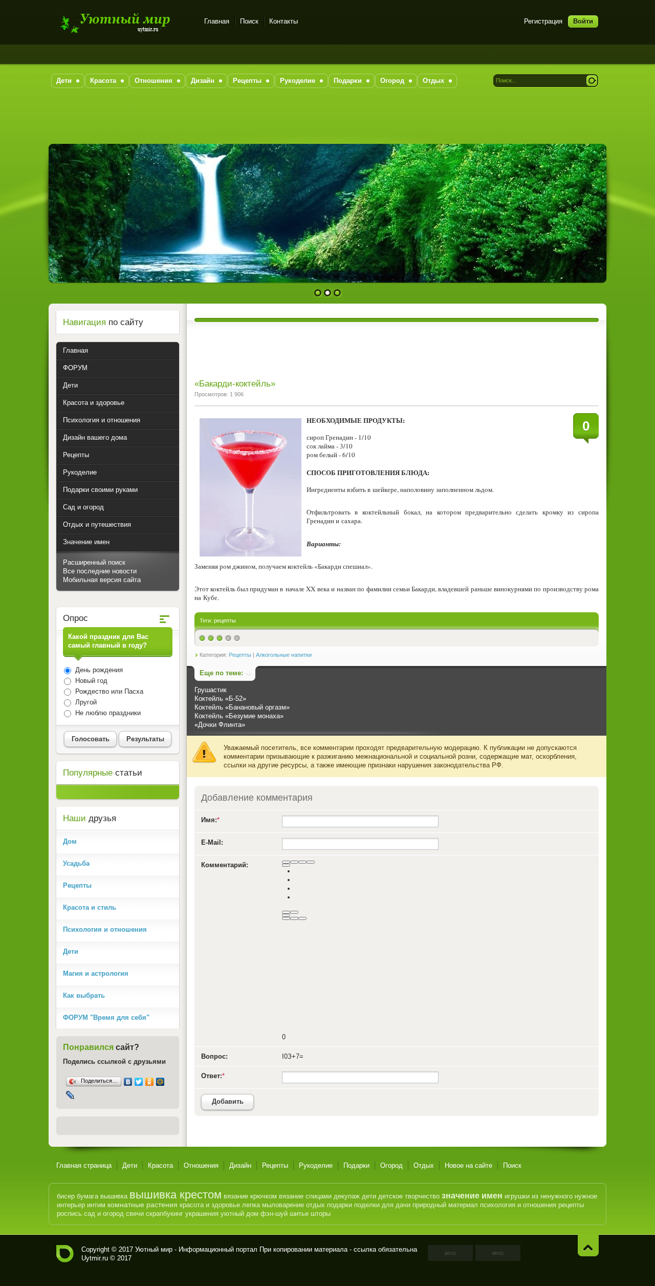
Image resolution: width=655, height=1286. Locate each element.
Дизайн (240, 1165)
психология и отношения (518, 1205)
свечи (135, 1213)
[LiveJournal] (70, 1095)
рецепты (225, 620)
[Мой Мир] (160, 1081)
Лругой (85, 702)
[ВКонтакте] (128, 1081)
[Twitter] (139, 1081)
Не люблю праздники (107, 713)
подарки (339, 1205)
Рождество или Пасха (108, 691)
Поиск (249, 21)
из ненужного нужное (564, 1196)
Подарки (356, 1165)
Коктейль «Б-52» (220, 698)
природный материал (445, 1205)
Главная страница (84, 1165)
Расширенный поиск (94, 562)
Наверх (588, 1245)
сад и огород (104, 1213)
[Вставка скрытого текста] (286, 918)
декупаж (347, 1196)
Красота (160, 1165)
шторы (321, 1213)
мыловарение (283, 1205)
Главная (216, 21)
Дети (129, 1165)
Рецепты (240, 655)
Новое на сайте (468, 1165)
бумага (87, 1196)
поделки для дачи (382, 1205)
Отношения (201, 1165)
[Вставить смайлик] (286, 915)
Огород (391, 1165)
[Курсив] (294, 862)
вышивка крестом (175, 1194)
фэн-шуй (274, 1213)
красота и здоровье (210, 1205)
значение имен (472, 1195)
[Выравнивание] (286, 865)
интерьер (71, 1205)
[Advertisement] (327, 121)
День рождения (98, 670)
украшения (202, 1213)
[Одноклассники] (149, 1081)
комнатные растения (142, 1205)
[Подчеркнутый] (302, 862)
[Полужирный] (286, 862)
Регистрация (543, 21)
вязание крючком (250, 1196)
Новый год (90, 680)
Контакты (283, 21)
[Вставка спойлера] (302, 918)
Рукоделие (316, 1165)
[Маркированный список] (294, 912)
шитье (299, 1213)
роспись (69, 1213)
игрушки (517, 1196)
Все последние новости (100, 571)
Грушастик (210, 690)
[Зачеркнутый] (311, 862)
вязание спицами (305, 1196)
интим (96, 1205)
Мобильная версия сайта (102, 580)
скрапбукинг (164, 1213)
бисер (66, 1196)
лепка (251, 1205)
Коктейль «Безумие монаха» (238, 716)
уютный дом (239, 1213)
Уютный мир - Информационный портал (124, 23)
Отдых (423, 1165)
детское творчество (409, 1196)
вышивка (113, 1196)
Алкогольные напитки (284, 655)
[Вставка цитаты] (294, 918)
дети (369, 1196)
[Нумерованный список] (286, 912)
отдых (315, 1205)
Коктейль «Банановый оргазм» (242, 707)
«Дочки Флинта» (219, 724)
